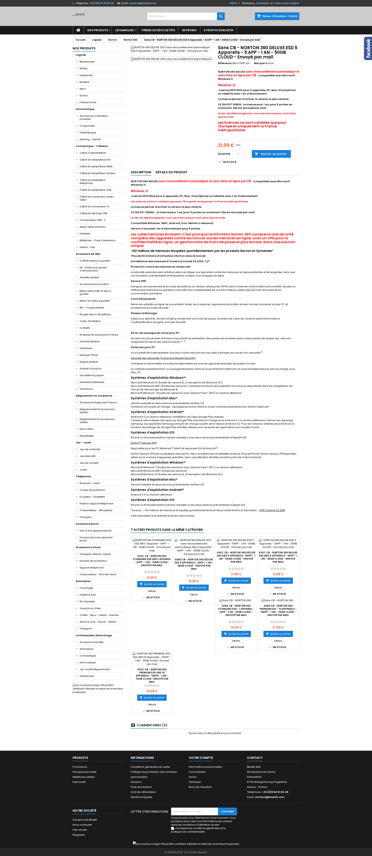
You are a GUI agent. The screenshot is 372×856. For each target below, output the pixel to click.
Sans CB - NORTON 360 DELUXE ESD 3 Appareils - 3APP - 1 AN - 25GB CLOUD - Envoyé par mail (194, 564)
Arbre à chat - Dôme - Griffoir (98, 622)
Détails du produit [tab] (171, 172)
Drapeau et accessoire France (99, 335)
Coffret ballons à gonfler (95, 261)
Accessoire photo (87, 524)
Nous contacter (82, 825)
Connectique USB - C (93, 220)
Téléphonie (83, 476)
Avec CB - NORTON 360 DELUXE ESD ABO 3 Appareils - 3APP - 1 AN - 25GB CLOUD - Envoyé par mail (278, 557)
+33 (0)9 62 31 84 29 (101, 3)
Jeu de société (89, 463)
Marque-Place (89, 355)
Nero (83, 89)
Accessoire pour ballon (94, 284)
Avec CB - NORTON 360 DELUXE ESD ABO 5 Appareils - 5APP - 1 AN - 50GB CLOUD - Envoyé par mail (236, 557)
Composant (87, 126)
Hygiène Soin (88, 595)
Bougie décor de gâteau (95, 314)
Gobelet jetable (89, 341)
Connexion (262, 3)
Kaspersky (86, 75)
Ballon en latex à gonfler (95, 301)
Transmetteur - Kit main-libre (98, 574)
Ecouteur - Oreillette (92, 497)
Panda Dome (88, 102)
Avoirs (193, 777)
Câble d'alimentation (93, 153)
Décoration (87, 429)
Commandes (197, 772)
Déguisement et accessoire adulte (97, 420)
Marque (259, 63)
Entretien (85, 233)
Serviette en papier (92, 375)
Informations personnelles (205, 767)
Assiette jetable (89, 277)
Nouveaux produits (84, 772)
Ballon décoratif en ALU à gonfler (95, 292)
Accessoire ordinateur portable (94, 117)
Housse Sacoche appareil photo (96, 539)
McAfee (84, 82)
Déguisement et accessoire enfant (97, 410)
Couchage (86, 588)
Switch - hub (87, 247)
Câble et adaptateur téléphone (93, 181)
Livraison (136, 782)
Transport (86, 628)
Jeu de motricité (90, 449)
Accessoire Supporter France (98, 402)
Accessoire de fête (88, 254)
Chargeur (86, 517)
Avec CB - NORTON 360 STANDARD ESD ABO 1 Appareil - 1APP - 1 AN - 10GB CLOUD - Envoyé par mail (152, 560)
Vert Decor (86, 389)
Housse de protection (93, 561)
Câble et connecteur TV (94, 206)
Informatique (85, 109)
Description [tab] (141, 172)
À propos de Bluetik (218, 30)
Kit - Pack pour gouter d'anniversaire (93, 269)
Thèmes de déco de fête (158, 30)
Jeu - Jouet (83, 442)
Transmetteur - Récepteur (96, 510)
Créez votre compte (286, 3)
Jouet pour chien (90, 608)
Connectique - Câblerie (92, 146)
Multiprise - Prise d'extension (97, 240)
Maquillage (87, 436)
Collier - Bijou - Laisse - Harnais (99, 615)
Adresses (195, 782)
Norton (84, 95)
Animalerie (83, 581)
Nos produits (97, 30)
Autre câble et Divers (93, 227)
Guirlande (86, 348)
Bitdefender (87, 62)
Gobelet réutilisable (92, 382)
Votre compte (201, 758)
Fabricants (79, 782)
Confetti (85, 328)
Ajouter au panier (271, 154)
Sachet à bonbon (91, 368)
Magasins (79, 835)
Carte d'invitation (90, 321)
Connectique (88, 656)
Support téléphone (91, 567)
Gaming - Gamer (90, 139)
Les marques (124, 30)
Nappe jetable (89, 362)
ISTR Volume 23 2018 (272, 510)
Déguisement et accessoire (94, 396)
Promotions (80, 767)
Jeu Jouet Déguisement (95, 669)
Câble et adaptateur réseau (97, 173)
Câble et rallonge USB (93, 213)
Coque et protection (92, 490)
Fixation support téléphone (96, 503)
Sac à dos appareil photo (96, 530)
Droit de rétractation (143, 792)
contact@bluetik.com (142, 3)
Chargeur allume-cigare (95, 554)
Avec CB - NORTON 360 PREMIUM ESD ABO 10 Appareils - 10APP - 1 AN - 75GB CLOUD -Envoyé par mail (152, 675)
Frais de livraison (141, 787)
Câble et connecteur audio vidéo (97, 198)
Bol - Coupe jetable (92, 307)
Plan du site (80, 830)
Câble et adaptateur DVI (95, 159)
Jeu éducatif (87, 456)
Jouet (83, 469)
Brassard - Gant (90, 483)
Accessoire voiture (88, 547)
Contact (255, 758)
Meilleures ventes (84, 777)
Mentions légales (141, 797)
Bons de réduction (200, 787)
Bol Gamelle (87, 601)
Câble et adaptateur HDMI (96, 166)
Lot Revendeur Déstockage (94, 635)
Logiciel (81, 55)
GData (84, 68)
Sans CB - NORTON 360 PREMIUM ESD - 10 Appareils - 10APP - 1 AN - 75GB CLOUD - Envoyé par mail (278, 610)
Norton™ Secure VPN (144, 443)
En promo (189, 30)
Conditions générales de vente (150, 767)
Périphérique (88, 132)
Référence (225, 63)
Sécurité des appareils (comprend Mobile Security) (163, 358)
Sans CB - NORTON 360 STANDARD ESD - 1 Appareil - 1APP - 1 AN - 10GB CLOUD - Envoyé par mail (236, 610)
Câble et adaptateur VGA (96, 190)
